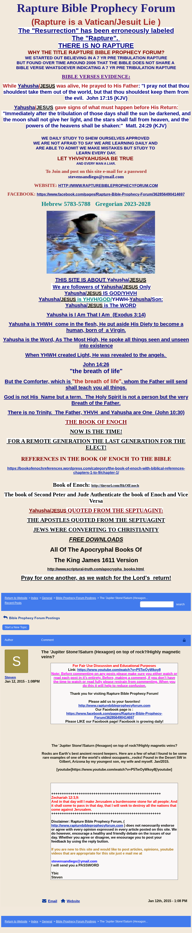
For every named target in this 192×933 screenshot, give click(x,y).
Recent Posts (13, 603)
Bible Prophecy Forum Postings (76, 598)
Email (52, 901)
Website (73, 901)
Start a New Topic (16, 627)
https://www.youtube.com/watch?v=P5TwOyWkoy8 (119, 670)
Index (34, 598)
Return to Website (16, 598)
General (47, 598)
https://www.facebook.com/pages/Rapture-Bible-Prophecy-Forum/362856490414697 (114, 715)
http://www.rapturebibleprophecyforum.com (114, 705)
